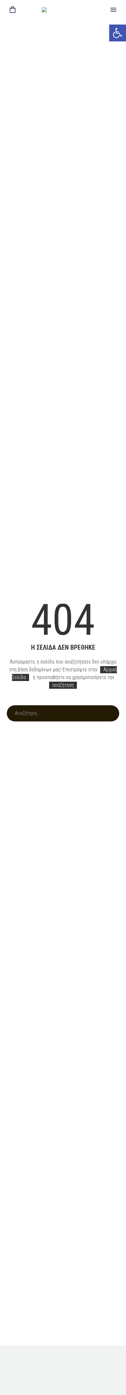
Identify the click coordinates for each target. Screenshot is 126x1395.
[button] (117, 33)
